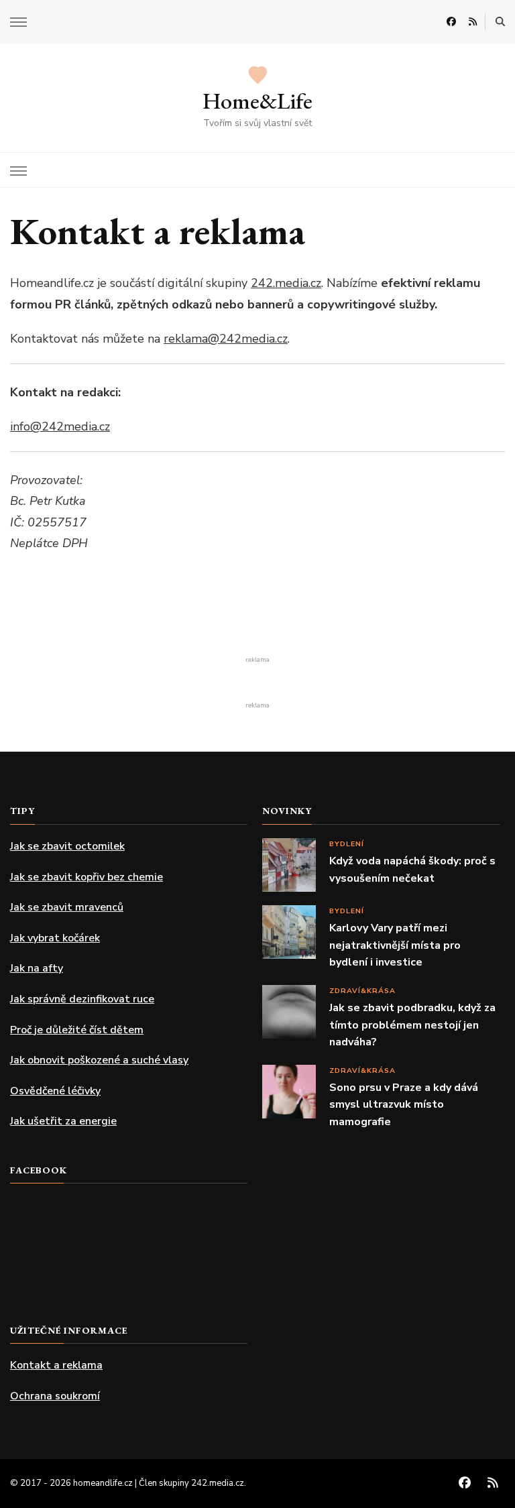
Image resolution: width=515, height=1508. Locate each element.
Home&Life (257, 100)
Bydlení (346, 844)
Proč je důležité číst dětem (77, 1030)
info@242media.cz (60, 426)
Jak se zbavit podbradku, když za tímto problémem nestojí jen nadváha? (412, 1024)
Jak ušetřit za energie (63, 1121)
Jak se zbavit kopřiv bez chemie (86, 877)
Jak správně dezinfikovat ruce (82, 999)
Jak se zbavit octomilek (67, 846)
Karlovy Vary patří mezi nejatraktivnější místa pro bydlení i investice (395, 945)
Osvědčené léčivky (55, 1091)
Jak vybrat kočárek (55, 938)
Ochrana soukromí (55, 1396)
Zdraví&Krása (362, 991)
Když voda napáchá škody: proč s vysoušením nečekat (412, 870)
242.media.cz (286, 283)
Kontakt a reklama (56, 1365)
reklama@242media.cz (226, 339)
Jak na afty (36, 968)
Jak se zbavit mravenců (66, 907)
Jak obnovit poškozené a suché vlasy (99, 1060)
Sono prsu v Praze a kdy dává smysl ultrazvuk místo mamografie (403, 1104)
